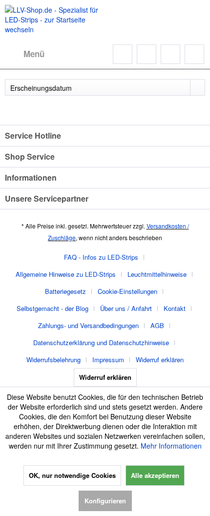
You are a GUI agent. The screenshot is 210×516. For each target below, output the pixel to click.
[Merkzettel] (146, 54)
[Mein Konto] (170, 54)
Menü (33, 54)
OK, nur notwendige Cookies (72, 475)
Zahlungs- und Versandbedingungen (88, 325)
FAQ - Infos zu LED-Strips (101, 257)
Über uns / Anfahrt (126, 308)
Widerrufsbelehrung (53, 359)
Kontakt (175, 308)
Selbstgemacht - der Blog (52, 308)
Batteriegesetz (65, 291)
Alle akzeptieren (155, 475)
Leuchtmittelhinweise (157, 274)
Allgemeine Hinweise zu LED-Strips (66, 274)
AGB (157, 325)
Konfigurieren (105, 500)
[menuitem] (24, 54)
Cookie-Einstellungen (127, 291)
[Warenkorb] (194, 54)
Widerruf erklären (160, 359)
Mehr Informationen (171, 446)
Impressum (108, 359)
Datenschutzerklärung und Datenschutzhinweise (101, 342)
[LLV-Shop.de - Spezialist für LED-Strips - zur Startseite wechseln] (55, 19)
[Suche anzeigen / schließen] (122, 54)
